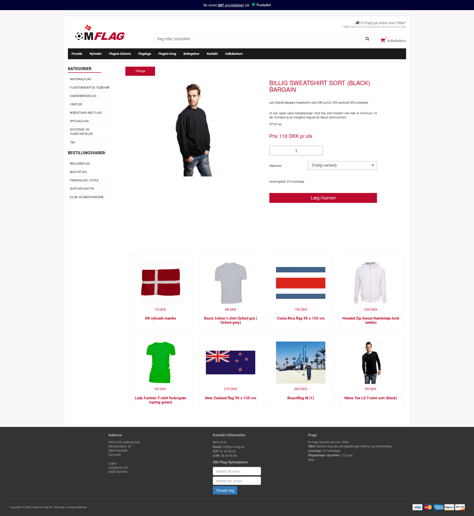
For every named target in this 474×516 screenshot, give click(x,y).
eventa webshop (76, 507)
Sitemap (59, 507)
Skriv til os (219, 442)
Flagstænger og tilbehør (89, 87)
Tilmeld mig (225, 490)
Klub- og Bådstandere (87, 197)
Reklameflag (80, 163)
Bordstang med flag (86, 113)
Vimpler (76, 104)
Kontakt (212, 54)
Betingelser (191, 54)
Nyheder (96, 54)
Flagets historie (120, 54)
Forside (77, 54)
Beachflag (78, 172)
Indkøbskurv (396, 41)
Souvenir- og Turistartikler (81, 131)
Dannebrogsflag (83, 96)
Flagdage (144, 54)
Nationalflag (80, 79)
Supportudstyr (82, 189)
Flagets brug (167, 54)
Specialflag (79, 121)
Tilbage (140, 71)
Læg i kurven (323, 197)
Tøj (72, 142)
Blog (311, 459)
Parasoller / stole (84, 180)
